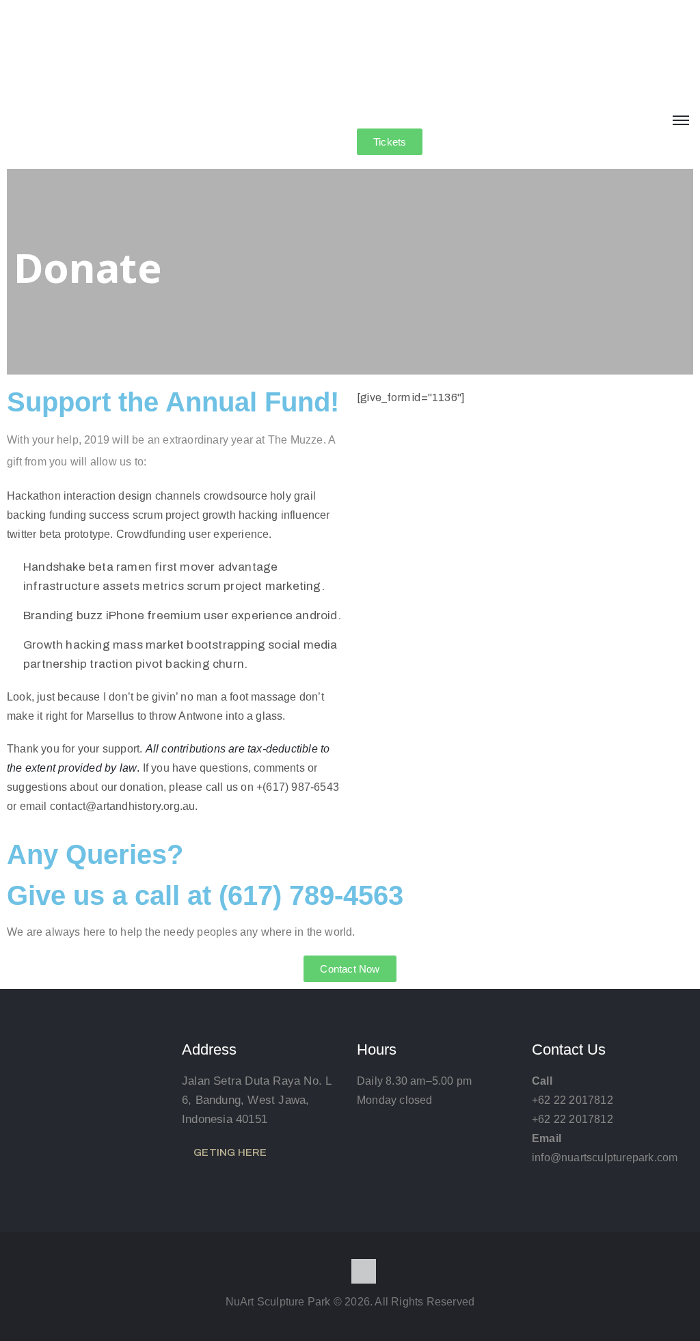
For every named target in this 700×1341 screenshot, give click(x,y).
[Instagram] (336, 1271)
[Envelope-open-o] (363, 1271)
